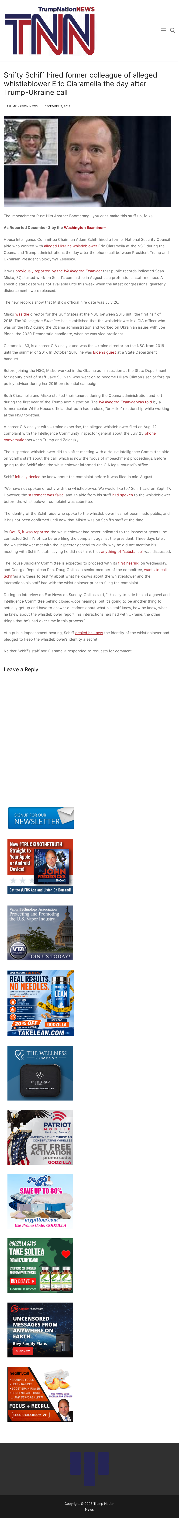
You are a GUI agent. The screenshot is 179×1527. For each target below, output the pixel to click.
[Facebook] (75, 1457)
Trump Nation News (22, 106)
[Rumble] (89, 1469)
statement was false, (46, 495)
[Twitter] (89, 1457)
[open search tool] (172, 30)
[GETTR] (75, 1469)
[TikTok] (89, 1480)
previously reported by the (58, 271)
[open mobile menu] (163, 31)
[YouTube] (103, 1469)
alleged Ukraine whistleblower (70, 246)
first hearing (128, 563)
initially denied (28, 476)
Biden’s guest (104, 352)
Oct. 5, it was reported (29, 531)
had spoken (122, 495)
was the (22, 314)
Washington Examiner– (85, 227)
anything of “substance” (122, 551)
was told (144, 402)
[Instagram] (103, 1457)
